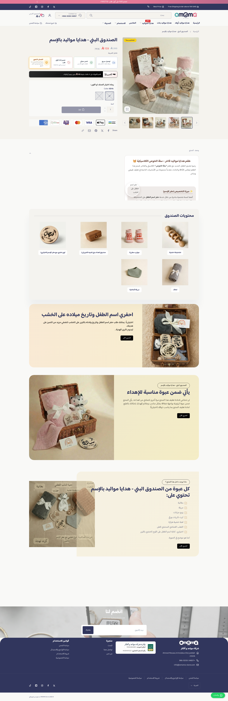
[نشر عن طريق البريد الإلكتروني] (89, 130)
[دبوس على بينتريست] (96, 130)
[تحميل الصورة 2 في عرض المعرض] (173, 122)
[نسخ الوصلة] (82, 130)
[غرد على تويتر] (102, 130)
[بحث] (91, 15)
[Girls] (109, 96)
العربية (196, 685)
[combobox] (129, 15)
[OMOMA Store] (189, 645)
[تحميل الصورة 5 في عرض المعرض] (134, 122)
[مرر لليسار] (196, 122)
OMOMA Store (44, 697)
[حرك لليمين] (125, 122)
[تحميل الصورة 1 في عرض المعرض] (186, 122)
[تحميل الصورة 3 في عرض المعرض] (160, 122)
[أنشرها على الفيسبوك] (108, 130)
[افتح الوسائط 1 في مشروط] (161, 75)
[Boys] (99, 96)
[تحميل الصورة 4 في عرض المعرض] (147, 122)
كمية (112, 104)
